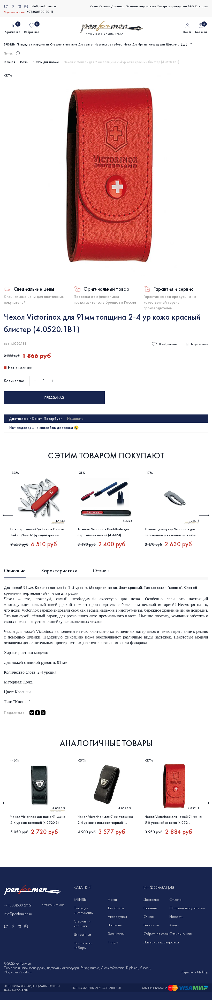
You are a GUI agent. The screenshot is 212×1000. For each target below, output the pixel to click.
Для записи (85, 44)
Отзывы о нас (180, 933)
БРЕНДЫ (10, 44)
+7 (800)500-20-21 (40, 12)
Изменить (75, 418)
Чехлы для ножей (46, 62)
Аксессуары (157, 44)
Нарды (113, 942)
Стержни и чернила (63, 44)
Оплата (104, 6)
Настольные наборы (109, 44)
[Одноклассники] (37, 712)
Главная (9, 62)
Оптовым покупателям (140, 6)
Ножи (127, 44)
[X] (43, 712)
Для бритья (140, 44)
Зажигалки (116, 933)
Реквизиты (151, 925)
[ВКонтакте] (31, 712)
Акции (174, 925)
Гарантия (150, 908)
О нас (94, 6)
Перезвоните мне (14, 12)
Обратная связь (156, 933)
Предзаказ (54, 397)
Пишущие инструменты (33, 44)
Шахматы (172, 44)
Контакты (201, 6)
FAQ (191, 6)
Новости (176, 916)
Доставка (117, 6)
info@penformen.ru (44, 6)
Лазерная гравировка (172, 6)
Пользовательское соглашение (97, 988)
